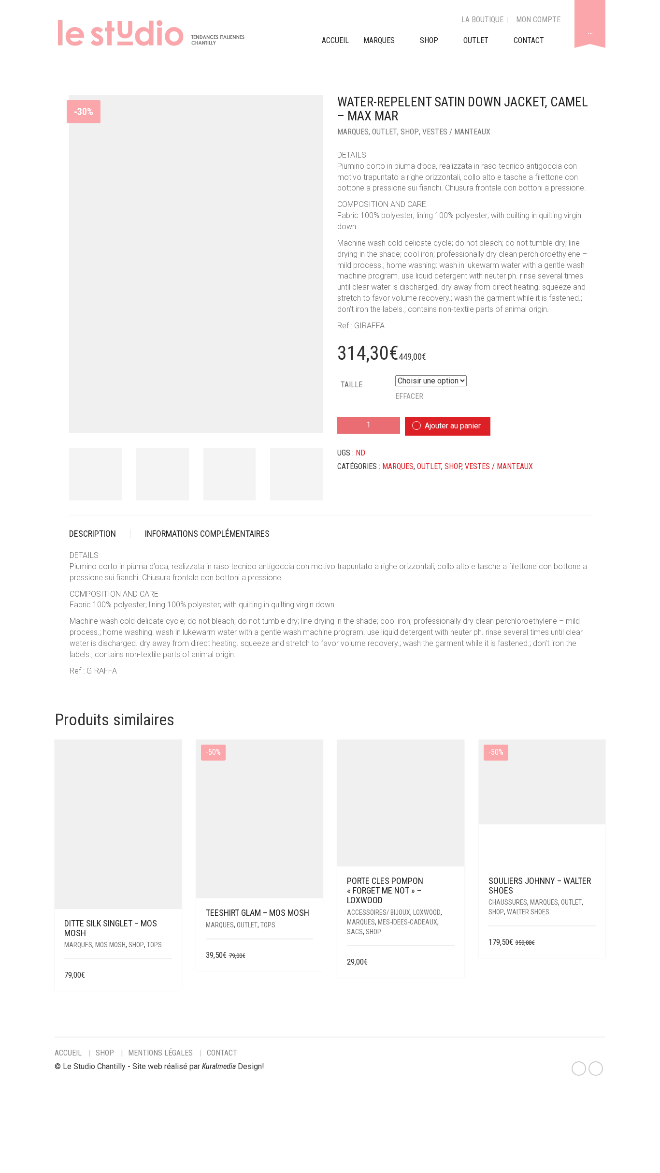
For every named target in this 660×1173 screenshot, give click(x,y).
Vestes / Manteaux (456, 131)
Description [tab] (92, 533)
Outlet (384, 131)
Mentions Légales (160, 1052)
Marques (353, 131)
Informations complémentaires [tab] (207, 533)
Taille (351, 384)
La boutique (482, 19)
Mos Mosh (110, 945)
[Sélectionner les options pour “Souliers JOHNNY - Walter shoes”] (590, 942)
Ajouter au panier (453, 425)
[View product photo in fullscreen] (307, 417)
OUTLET (475, 40)
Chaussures (507, 902)
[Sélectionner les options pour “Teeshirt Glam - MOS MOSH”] (307, 955)
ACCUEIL (335, 40)
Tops (154, 945)
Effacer (409, 396)
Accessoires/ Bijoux (378, 912)
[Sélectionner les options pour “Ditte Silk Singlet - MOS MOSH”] (165, 975)
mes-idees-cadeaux (407, 922)
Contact (222, 1052)
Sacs (355, 932)
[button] (451, 962)
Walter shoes (528, 912)
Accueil (68, 1052)
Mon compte (538, 19)
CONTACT (529, 40)
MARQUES (379, 40)
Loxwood (427, 912)
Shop (429, 40)
